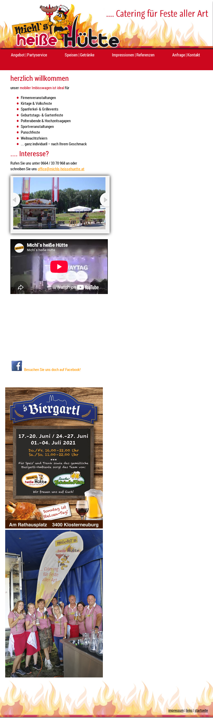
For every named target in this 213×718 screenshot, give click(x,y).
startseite (201, 710)
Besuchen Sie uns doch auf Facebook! (52, 369)
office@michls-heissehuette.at (61, 168)
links (189, 710)
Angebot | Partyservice (29, 55)
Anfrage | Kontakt (186, 55)
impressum (176, 710)
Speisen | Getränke (79, 55)
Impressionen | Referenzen (133, 55)
